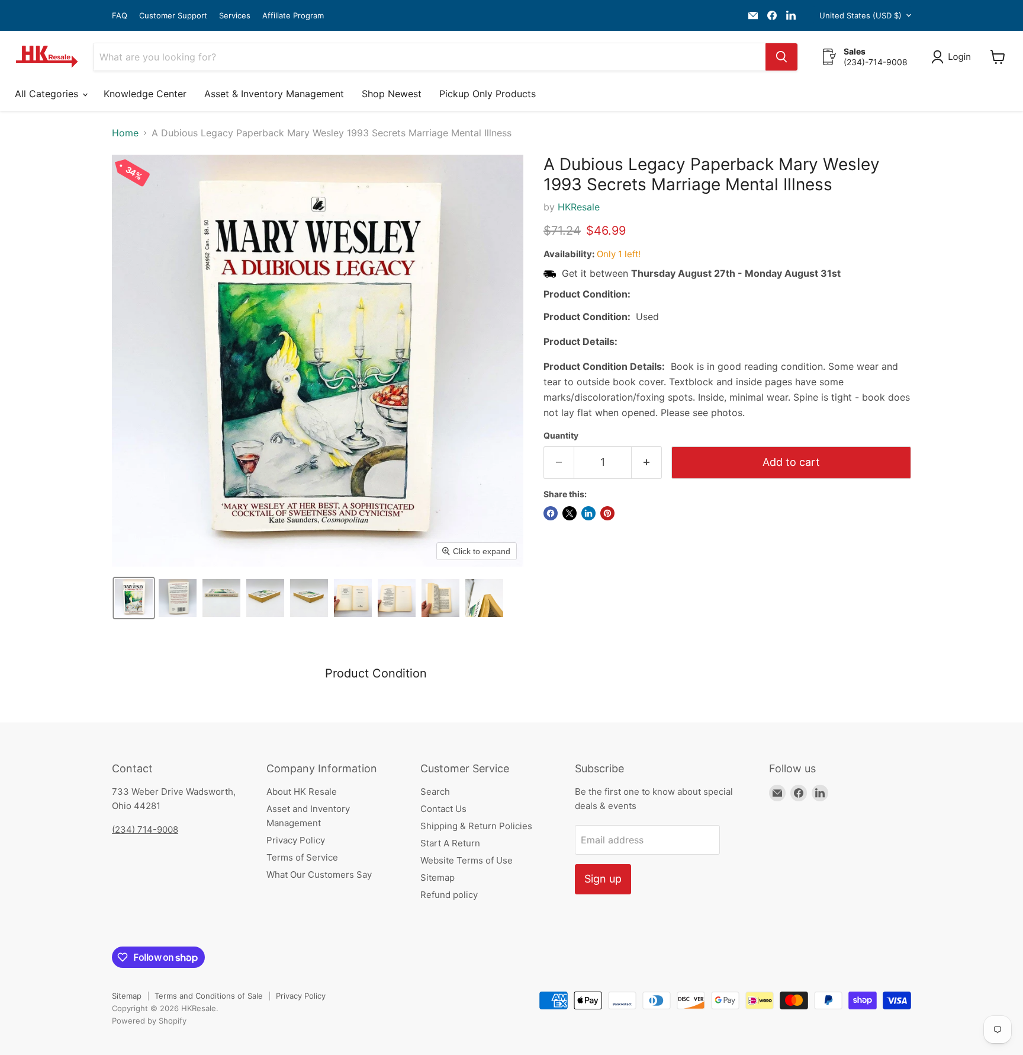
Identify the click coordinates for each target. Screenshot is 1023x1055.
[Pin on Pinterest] (607, 513)
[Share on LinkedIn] (588, 513)
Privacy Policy (295, 840)
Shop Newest (392, 94)
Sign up (603, 878)
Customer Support (173, 15)
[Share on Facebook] (550, 513)
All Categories (48, 94)
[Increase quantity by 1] (647, 462)
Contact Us (443, 808)
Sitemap (437, 877)
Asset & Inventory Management (274, 94)
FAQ (119, 15)
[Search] (781, 57)
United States (860, 15)
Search (435, 791)
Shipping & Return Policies (476, 826)
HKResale (579, 207)
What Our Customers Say (319, 874)
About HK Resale (301, 791)
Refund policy (449, 894)
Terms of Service (302, 857)
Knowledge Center (145, 94)
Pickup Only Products (487, 94)
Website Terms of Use (466, 860)
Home (125, 132)
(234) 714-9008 (145, 829)
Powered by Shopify (149, 1020)
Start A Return (450, 843)
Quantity (560, 435)
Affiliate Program (293, 15)
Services (234, 15)
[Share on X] (569, 513)
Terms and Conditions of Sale (209, 995)
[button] (953, 57)
